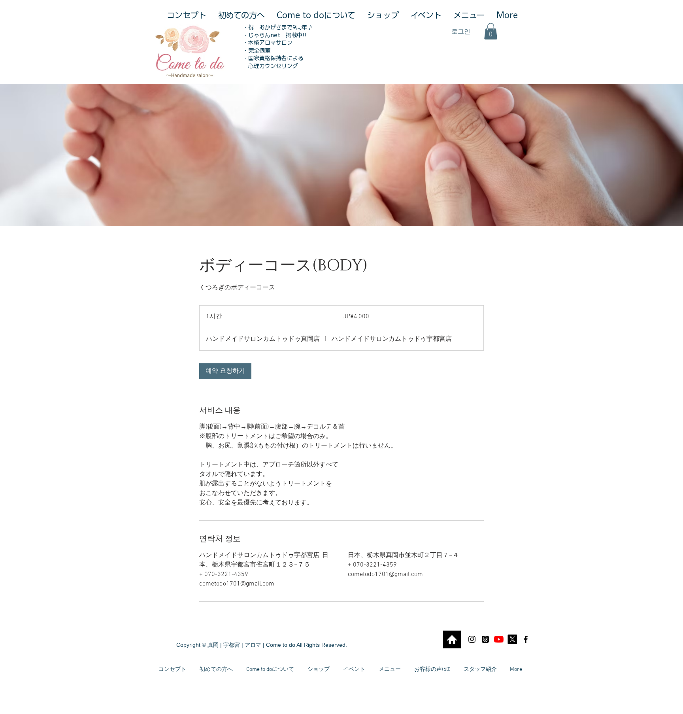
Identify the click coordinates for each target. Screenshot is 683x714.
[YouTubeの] (499, 639)
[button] (491, 31)
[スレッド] (485, 639)
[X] (512, 639)
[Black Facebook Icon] (525, 639)
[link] (225, 371)
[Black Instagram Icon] (472, 639)
